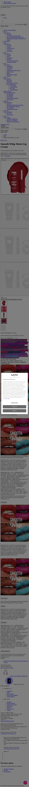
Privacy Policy (7, 398)
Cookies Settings (14, 402)
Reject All (14, 406)
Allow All (14, 410)
